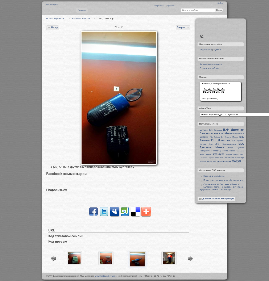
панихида (239, 158)
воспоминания (229, 151)
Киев (210, 144)
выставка (240, 151)
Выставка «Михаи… (82, 18)
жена (202, 154)
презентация (224, 161)
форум (236, 161)
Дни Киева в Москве (229, 137)
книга (208, 154)
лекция (229, 154)
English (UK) (160, 6)
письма (213, 161)
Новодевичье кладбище (211, 151)
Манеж (219, 147)
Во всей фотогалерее (211, 64)
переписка (204, 161)
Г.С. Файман (215, 137)
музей (211, 158)
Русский (170, 6)
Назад (54, 27)
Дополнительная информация (218, 198)
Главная (82, 10)
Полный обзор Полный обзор (202, 36)
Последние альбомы (213, 176)
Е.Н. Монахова (220, 140)
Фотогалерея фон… (56, 18)
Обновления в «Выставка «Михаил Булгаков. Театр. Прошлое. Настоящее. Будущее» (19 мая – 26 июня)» (222, 187)
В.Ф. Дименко (233, 129)
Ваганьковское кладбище (216, 133)
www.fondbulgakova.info (105, 276)
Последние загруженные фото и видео (223, 180)
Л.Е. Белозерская (225, 144)
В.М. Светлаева (215, 130)
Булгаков (204, 130)
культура (218, 154)
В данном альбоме (209, 68)
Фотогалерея (52, 4)
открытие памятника (224, 158)
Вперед (181, 27)
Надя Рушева (236, 148)
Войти (220, 3)
